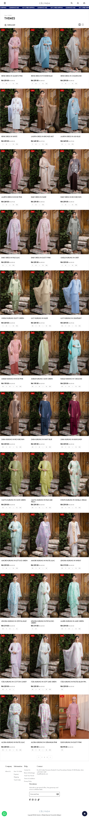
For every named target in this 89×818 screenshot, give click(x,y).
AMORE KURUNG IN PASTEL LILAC (43, 561)
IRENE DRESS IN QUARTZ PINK (12, 76)
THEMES (10, 15)
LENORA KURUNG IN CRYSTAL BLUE (14, 621)
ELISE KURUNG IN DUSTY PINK (71, 742)
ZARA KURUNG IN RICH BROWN (12, 439)
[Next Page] (50, 757)
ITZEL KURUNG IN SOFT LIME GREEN (43, 682)
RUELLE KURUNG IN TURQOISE (71, 379)
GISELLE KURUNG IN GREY (70, 258)
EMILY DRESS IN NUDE (38, 197)
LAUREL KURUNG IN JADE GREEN (72, 621)
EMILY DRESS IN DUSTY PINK (40, 258)
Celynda (39, 815)
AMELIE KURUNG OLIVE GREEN (42, 379)
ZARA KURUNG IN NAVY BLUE (41, 439)
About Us (8, 771)
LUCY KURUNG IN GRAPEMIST (71, 318)
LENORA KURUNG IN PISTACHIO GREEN (42, 622)
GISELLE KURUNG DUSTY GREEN (12, 318)
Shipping (16, 777)
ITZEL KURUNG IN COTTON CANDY (14, 682)
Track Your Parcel (29, 775)
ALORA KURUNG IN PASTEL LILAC (13, 742)
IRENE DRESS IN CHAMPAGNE (71, 76)
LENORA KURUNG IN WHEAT (71, 561)
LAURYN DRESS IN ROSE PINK (11, 197)
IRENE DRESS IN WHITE (9, 137)
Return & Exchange (29, 773)
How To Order (18, 771)
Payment (16, 774)
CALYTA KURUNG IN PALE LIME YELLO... (41, 501)
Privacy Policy (28, 781)
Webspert (59, 815)
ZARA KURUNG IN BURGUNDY (71, 439)
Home (5, 15)
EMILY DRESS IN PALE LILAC (10, 258)
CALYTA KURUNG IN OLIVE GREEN (13, 500)
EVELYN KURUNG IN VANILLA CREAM (73, 500)
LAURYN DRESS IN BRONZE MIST (42, 137)
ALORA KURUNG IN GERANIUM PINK (44, 742)
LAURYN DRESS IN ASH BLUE (70, 137)
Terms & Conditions (29, 778)
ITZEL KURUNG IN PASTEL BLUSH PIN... (74, 682)
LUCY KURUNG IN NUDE (39, 318)
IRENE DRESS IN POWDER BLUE (41, 76)
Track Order (17, 780)
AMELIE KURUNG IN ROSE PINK (12, 379)
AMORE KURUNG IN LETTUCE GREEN (14, 561)
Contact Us (27, 770)
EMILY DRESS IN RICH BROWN (71, 197)
